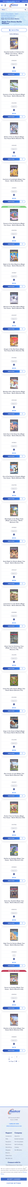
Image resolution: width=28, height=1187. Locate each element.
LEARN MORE (25, 1)
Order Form (9, 1155)
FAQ (7, 1139)
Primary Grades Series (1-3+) (8, 15)
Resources (8, 1144)
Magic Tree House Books (7, 17)
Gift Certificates (19, 1144)
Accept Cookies (13, 1179)
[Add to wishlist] (22, 74)
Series (16, 14)
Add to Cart (11, 74)
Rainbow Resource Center (14, 1112)
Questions (8, 1142)
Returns (8, 1153)
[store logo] (13, 5)
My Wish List (9, 1158)
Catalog (17, 1147)
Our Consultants (19, 1142)
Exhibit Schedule (19, 1139)
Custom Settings (14, 1183)
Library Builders (10, 14)
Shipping (8, 1150)
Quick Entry (9, 1147)
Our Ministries (18, 1150)
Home (2, 14)
